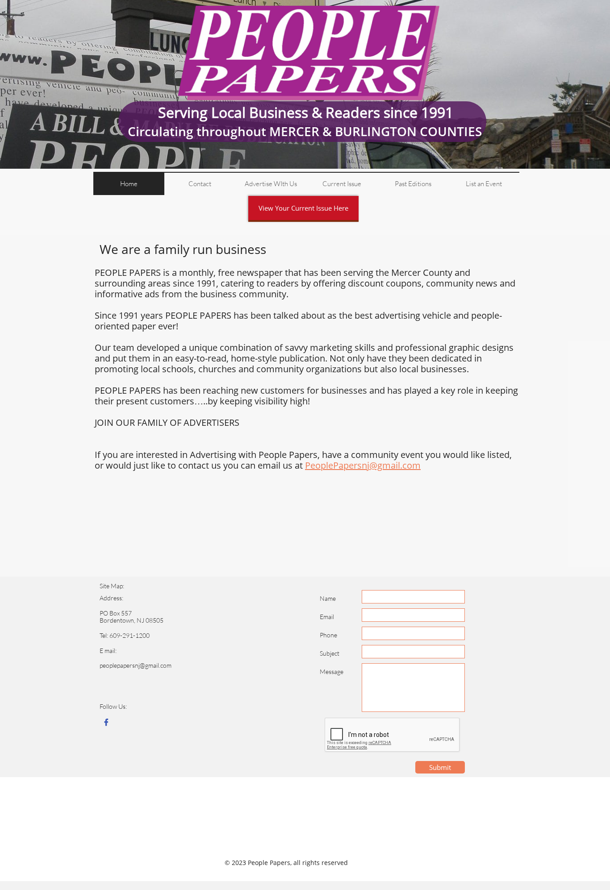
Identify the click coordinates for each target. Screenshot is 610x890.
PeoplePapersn (336, 465)
